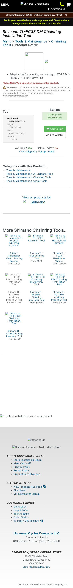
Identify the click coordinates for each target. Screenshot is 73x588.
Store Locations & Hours (27, 459)
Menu (7, 41)
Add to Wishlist (54, 134)
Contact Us (20, 506)
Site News (19, 490)
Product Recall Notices (27, 473)
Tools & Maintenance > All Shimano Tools (29, 173)
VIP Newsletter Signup (27, 493)
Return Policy (21, 470)
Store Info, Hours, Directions (36, 567)
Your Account (21, 513)
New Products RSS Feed (28, 486)
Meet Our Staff (22, 463)
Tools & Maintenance (31, 41)
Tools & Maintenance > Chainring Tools (28, 177)
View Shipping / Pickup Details (36, 151)
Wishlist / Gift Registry (27, 520)
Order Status (21, 517)
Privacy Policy (22, 466)
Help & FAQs (21, 510)
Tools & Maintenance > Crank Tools (26, 180)
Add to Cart (56, 128)
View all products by (36, 197)
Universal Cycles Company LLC (37, 533)
